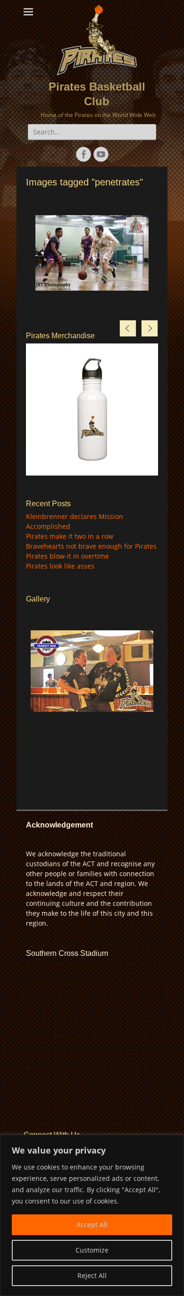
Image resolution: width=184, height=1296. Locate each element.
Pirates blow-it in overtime (67, 556)
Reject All (92, 1275)
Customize (92, 1250)
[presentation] (127, 328)
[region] (92, 1215)
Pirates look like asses (60, 565)
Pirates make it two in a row (69, 536)
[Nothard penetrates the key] (92, 253)
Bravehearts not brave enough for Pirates (91, 546)
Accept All (92, 1224)
